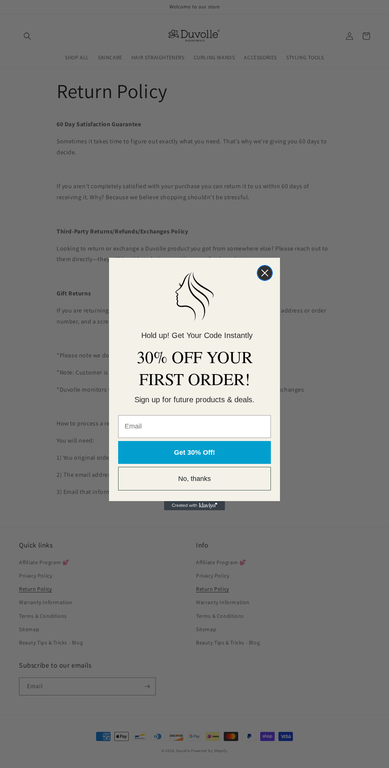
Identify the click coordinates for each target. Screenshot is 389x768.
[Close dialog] (264, 273)
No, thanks (194, 478)
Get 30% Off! (194, 452)
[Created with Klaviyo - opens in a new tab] (194, 505)
